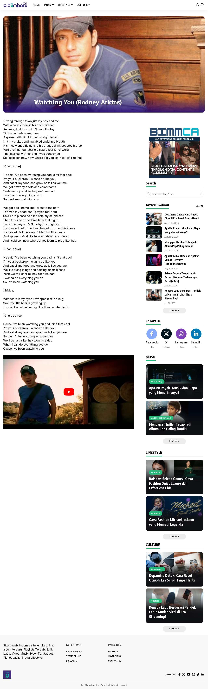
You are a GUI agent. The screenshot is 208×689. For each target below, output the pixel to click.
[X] (166, 339)
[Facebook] (152, 339)
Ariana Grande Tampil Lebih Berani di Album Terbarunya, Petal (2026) (180, 277)
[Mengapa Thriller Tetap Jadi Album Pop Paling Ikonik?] (154, 246)
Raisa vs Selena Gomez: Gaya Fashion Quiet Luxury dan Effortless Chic (171, 483)
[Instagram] (181, 339)
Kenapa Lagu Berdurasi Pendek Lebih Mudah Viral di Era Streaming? (182, 294)
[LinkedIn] (196, 339)
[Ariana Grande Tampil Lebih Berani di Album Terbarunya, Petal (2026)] (154, 277)
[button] (202, 5)
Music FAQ (156, 381)
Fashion (155, 472)
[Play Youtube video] (68, 392)
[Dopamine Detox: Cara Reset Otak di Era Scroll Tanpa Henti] (154, 219)
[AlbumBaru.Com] (15, 5)
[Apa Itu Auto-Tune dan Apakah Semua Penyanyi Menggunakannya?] (154, 260)
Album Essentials (161, 418)
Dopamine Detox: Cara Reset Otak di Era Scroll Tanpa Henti (172, 577)
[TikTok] (198, 674)
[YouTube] (188, 674)
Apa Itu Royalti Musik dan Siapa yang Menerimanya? (173, 390)
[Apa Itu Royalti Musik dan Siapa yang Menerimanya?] (154, 232)
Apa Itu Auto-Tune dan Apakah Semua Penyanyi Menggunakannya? (181, 259)
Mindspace (157, 569)
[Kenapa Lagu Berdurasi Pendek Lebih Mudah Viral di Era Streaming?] (154, 295)
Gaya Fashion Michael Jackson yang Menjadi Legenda (171, 521)
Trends (155, 601)
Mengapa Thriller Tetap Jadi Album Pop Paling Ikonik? (170, 426)
